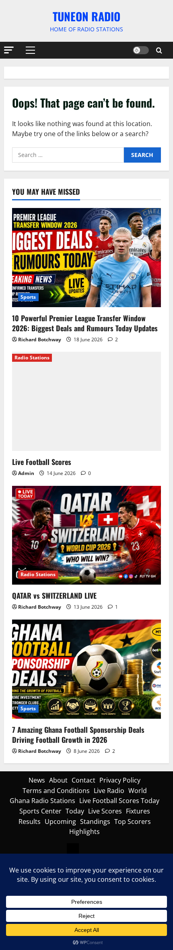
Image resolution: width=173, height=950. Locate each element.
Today (75, 811)
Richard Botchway (39, 339)
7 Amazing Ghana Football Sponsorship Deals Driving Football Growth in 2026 (78, 734)
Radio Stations (31, 357)
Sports (28, 297)
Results (30, 821)
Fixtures (138, 811)
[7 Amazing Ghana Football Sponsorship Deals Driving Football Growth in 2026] (86, 669)
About (58, 780)
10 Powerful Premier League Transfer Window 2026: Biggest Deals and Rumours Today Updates (85, 323)
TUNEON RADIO (86, 16)
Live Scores (105, 811)
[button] (9, 50)
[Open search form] (159, 50)
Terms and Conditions (56, 790)
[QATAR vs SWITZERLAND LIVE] (86, 535)
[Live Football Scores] (86, 401)
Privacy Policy (119, 780)
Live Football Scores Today (119, 800)
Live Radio (109, 790)
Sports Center (40, 811)
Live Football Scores (41, 462)
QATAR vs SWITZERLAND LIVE (54, 595)
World (137, 790)
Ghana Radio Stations (42, 800)
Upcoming (60, 821)
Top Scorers (132, 821)
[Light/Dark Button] (141, 50)
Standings (95, 821)
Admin (26, 473)
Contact (83, 780)
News (37, 780)
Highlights (84, 831)
